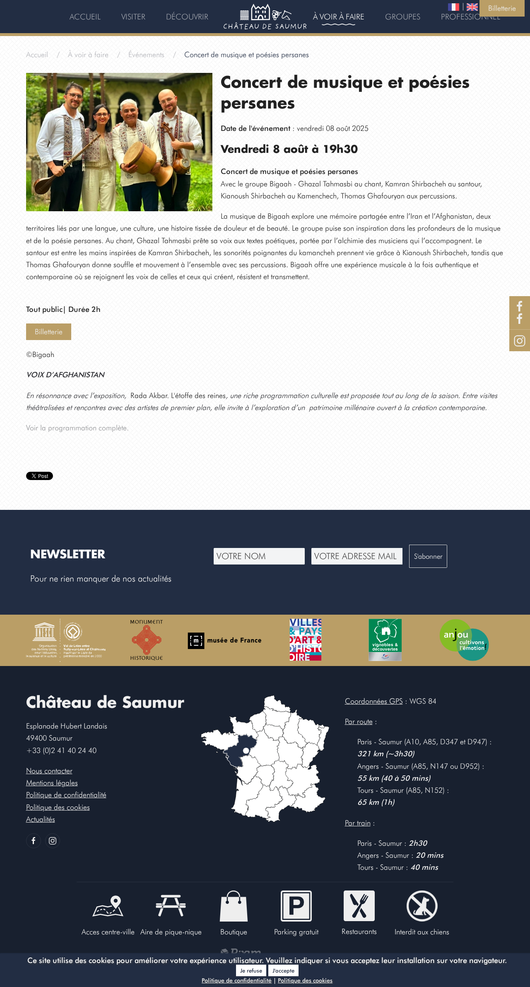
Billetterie (502, 8)
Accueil (85, 16)
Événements (146, 54)
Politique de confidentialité (237, 980)
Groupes (402, 16)
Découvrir (187, 16)
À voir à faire (338, 16)
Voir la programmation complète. (77, 427)
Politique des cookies (305, 980)
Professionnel (470, 16)
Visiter (133, 16)
